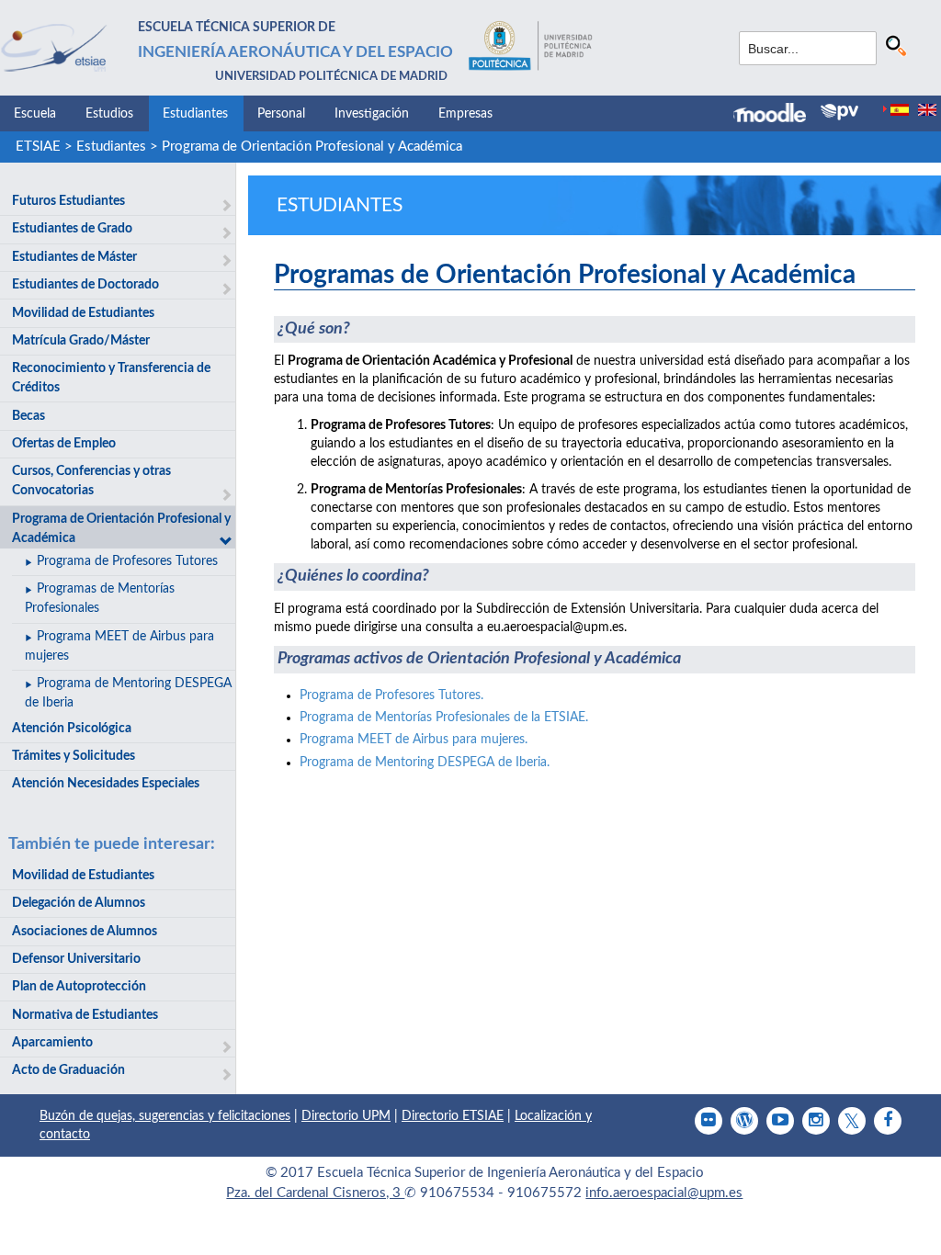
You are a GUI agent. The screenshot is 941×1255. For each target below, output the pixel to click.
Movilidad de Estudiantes (83, 313)
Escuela (35, 113)
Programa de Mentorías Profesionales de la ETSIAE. (444, 717)
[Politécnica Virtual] (839, 112)
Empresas (465, 113)
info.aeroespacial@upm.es (664, 1193)
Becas (28, 416)
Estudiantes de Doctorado (85, 284)
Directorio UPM (346, 1116)
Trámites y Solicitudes (73, 756)
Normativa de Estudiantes (85, 1015)
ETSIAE (38, 146)
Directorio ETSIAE (453, 1116)
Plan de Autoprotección (79, 986)
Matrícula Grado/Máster (81, 340)
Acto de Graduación (68, 1070)
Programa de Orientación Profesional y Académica (312, 146)
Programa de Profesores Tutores (127, 561)
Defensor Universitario (76, 959)
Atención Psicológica (71, 728)
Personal (281, 113)
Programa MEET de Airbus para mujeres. (413, 739)
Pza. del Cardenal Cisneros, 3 (315, 1193)
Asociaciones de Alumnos (84, 931)
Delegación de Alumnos (78, 903)
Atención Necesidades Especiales (105, 783)
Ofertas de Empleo (64, 443)
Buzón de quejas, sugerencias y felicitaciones (165, 1116)
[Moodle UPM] (777, 114)
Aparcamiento (52, 1042)
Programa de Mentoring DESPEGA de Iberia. (425, 762)
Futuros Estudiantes (68, 201)
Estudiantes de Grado (72, 228)
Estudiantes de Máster (74, 257)
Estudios (109, 113)
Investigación (371, 113)
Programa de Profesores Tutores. (391, 695)
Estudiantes (195, 113)
